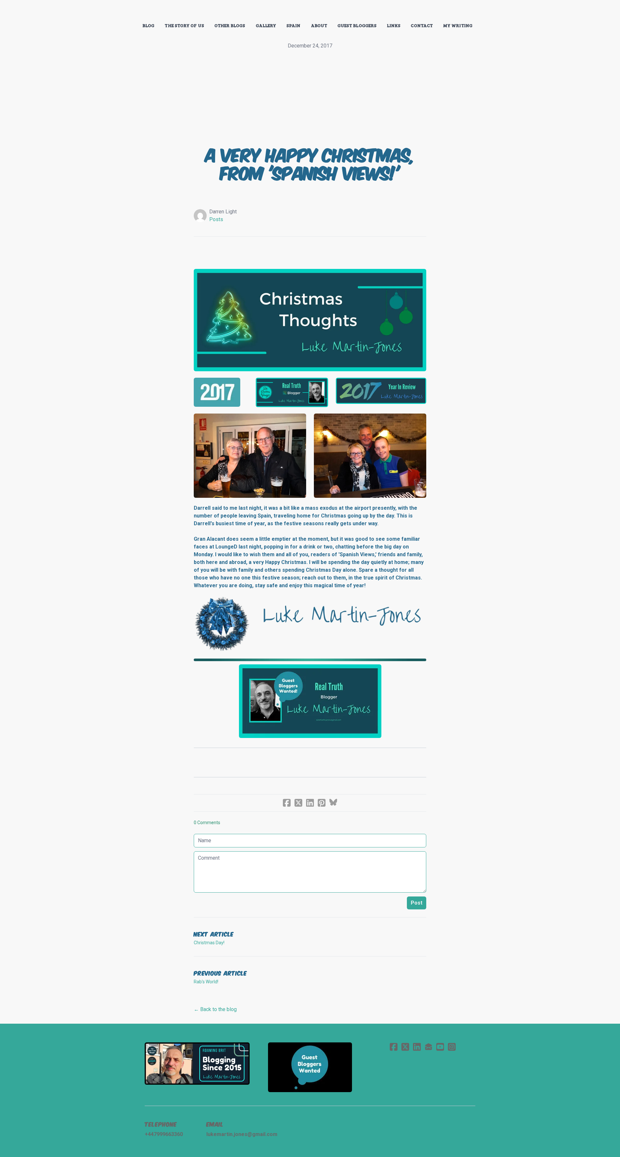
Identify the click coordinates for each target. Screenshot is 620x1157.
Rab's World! (206, 981)
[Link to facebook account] (394, 1046)
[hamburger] (116, 10)
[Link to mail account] (428, 1046)
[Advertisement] (310, 98)
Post (416, 903)
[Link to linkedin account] (417, 1046)
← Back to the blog (215, 1009)
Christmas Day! (209, 942)
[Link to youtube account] (440, 1046)
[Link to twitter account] (405, 1046)
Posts (216, 219)
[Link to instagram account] (452, 1046)
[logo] (310, 11)
